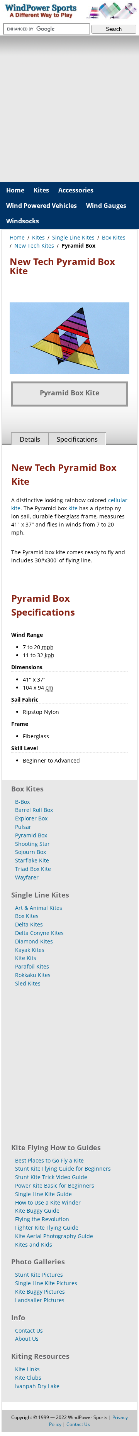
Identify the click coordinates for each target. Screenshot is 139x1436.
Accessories (75, 190)
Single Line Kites (73, 237)
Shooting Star (32, 843)
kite (73, 508)
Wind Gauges (106, 205)
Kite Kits (25, 958)
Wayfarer (27, 877)
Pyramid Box (31, 835)
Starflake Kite (32, 860)
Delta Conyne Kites (39, 933)
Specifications (77, 439)
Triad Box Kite (33, 868)
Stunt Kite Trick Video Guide (51, 1177)
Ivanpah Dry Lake (37, 1386)
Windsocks (22, 221)
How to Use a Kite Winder (48, 1202)
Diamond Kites (34, 941)
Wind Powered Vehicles (41, 205)
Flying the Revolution (42, 1219)
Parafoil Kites (32, 966)
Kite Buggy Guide (37, 1210)
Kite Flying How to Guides (56, 1147)
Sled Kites (28, 983)
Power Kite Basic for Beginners (54, 1185)
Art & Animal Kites (38, 907)
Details (30, 439)
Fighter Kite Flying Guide (46, 1227)
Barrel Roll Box (34, 809)
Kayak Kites (29, 949)
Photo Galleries (38, 1261)
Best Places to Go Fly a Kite (49, 1160)
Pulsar (23, 826)
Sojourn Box (30, 852)
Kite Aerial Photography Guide (54, 1236)
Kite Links (27, 1369)
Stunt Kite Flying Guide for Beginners (63, 1168)
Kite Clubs (28, 1377)
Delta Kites (29, 924)
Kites (41, 190)
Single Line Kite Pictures (46, 1283)
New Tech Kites (34, 245)
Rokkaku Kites (33, 975)
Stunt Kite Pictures (39, 1274)
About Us (27, 1338)
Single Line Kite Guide (43, 1194)
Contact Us (29, 1330)
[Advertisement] (69, 108)
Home (15, 190)
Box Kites (113, 237)
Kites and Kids (33, 1244)
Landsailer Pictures (39, 1300)
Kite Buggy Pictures (40, 1291)
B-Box (22, 801)
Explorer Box (31, 818)
